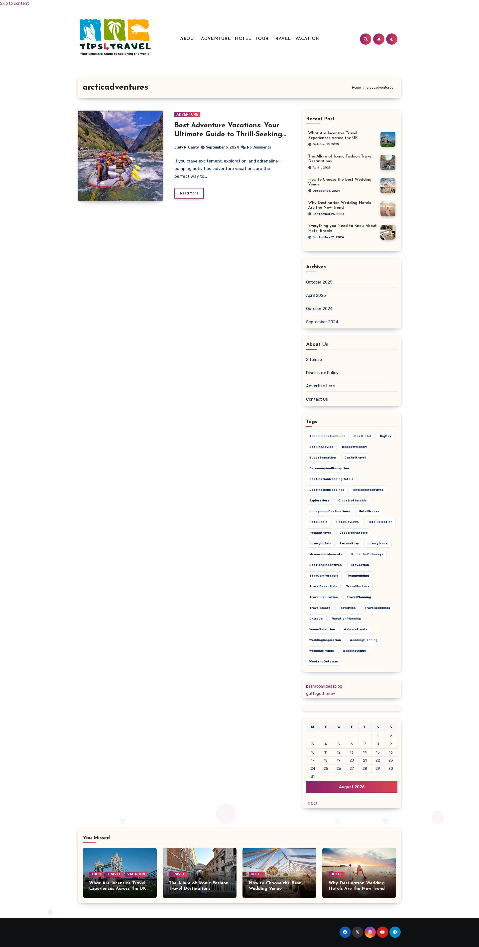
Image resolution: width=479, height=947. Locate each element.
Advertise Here (320, 386)
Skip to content (14, 3)
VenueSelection (322, 629)
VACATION (307, 39)
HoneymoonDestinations (329, 511)
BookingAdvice (321, 447)
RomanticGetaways (367, 554)
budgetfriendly (354, 447)
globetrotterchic (352, 500)
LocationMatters (354, 532)
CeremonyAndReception (329, 468)
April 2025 (316, 295)
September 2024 (322, 321)
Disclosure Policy (322, 372)
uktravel (316, 618)
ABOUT (188, 39)
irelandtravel (320, 532)
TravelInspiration (323, 597)
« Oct (312, 803)
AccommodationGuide (327, 436)
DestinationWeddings (327, 489)
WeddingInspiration (325, 640)
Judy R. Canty (186, 147)
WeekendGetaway (323, 661)
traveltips (347, 608)
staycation (360, 565)
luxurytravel (377, 543)
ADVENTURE (216, 39)
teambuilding (358, 575)
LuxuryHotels (320, 543)
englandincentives (368, 489)
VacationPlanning (346, 618)
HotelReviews (347, 522)
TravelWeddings (377, 608)
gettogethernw (320, 693)
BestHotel (362, 436)
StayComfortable (323, 575)
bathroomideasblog (324, 686)
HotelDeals (318, 522)
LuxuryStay (349, 543)
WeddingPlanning (363, 640)
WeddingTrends (321, 650)
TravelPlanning (359, 597)
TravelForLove (357, 586)
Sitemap (314, 359)
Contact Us (317, 399)
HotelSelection (379, 522)
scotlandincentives (325, 565)
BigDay (385, 436)
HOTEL (243, 39)
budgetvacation (322, 457)
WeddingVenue (354, 650)
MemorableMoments (326, 554)
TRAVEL (282, 39)
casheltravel (355, 457)
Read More (189, 193)
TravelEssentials (323, 586)
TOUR (262, 39)
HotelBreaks (369, 511)
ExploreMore (319, 500)
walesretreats (356, 629)
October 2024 (319, 308)
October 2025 (319, 282)
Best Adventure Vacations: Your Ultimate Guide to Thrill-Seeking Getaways (228, 134)
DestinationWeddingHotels (331, 479)
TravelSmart (319, 608)
